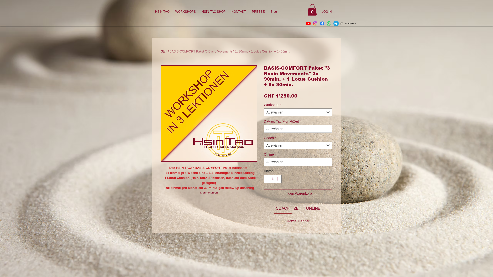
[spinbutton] (272, 179)
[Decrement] (267, 179)
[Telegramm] (336, 23)
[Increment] (278, 179)
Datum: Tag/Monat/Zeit (282, 121)
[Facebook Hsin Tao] (322, 23)
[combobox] (298, 112)
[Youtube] (308, 23)
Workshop (273, 105)
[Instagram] (315, 23)
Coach (270, 138)
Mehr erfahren (209, 192)
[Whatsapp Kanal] (329, 23)
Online (270, 154)
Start (164, 51)
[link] (282, 208)
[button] (312, 10)
